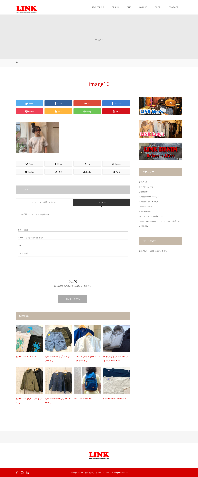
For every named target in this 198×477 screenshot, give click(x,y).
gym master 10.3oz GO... (27, 356)
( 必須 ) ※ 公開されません (30, 238)
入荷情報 (142, 211)
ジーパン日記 (144, 187)
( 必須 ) (23, 230)
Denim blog (143, 207)
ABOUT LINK (98, 7)
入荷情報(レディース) (147, 202)
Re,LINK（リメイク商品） (149, 216)
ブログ (141, 182)
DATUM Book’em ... (84, 398)
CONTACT (173, 7)
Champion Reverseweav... (115, 398)
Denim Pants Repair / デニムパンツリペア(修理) (157, 221)
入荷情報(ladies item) (147, 197)
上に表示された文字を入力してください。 (73, 286)
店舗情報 (142, 192)
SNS (129, 7)
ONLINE (143, 7)
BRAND (115, 7)
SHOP (157, 7)
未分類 (141, 226)
